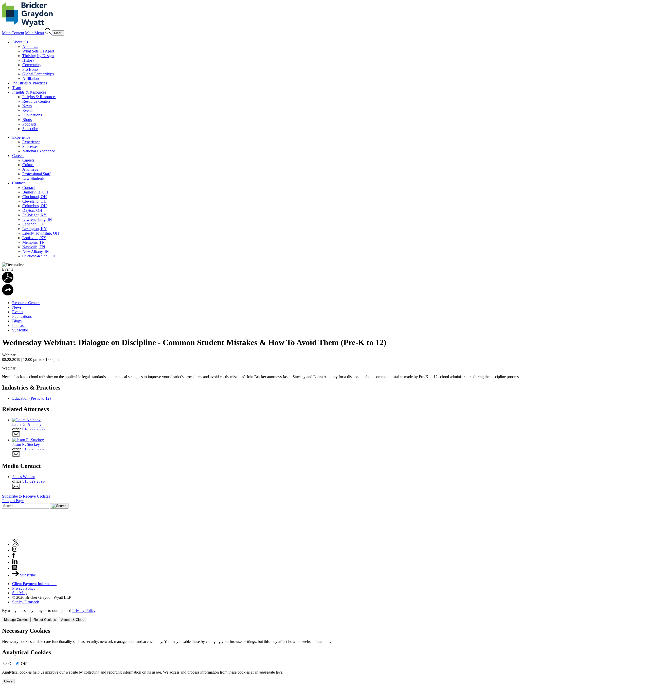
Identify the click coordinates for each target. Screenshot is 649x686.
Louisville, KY (34, 238)
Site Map (19, 593)
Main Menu (34, 33)
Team (16, 87)
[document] (324, 655)
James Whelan (23, 476)
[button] (7, 294)
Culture (28, 165)
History (28, 60)
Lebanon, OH (33, 224)
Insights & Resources (29, 92)
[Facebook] (13, 556)
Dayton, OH (32, 210)
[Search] (48, 33)
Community (31, 65)
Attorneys (30, 169)
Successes (30, 146)
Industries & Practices (29, 83)
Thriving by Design (38, 56)
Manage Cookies (16, 620)
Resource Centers (36, 101)
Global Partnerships (38, 74)
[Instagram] (15, 550)
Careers (18, 155)
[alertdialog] (324, 655)
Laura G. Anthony (27, 424)
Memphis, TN (33, 242)
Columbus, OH (34, 206)
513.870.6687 (33, 449)
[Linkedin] (14, 562)
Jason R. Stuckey (26, 444)
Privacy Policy (23, 588)
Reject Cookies (45, 620)
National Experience (38, 151)
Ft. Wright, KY (34, 215)
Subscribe (30, 129)
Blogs (27, 119)
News (27, 106)
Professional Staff (36, 174)
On (10, 663)
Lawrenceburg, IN (37, 219)
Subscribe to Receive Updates (26, 496)
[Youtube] (14, 568)
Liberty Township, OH (40, 233)
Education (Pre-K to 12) (31, 398)
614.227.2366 (33, 429)
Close (8, 681)
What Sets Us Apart (38, 51)
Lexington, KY (34, 228)
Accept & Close (72, 620)
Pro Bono (30, 69)
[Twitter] (15, 544)
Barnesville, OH (35, 192)
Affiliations (31, 78)
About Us (20, 42)
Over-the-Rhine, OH (39, 256)
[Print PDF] (7, 281)
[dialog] (324, 615)
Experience (21, 137)
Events (27, 110)
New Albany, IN (35, 251)
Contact (18, 183)
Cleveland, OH (34, 201)
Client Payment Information (34, 584)
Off (23, 663)
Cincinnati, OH (34, 197)
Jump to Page (13, 501)
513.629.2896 (33, 481)
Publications (32, 115)
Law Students (33, 178)
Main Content (13, 33)
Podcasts (29, 124)
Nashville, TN (33, 247)
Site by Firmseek (25, 602)
